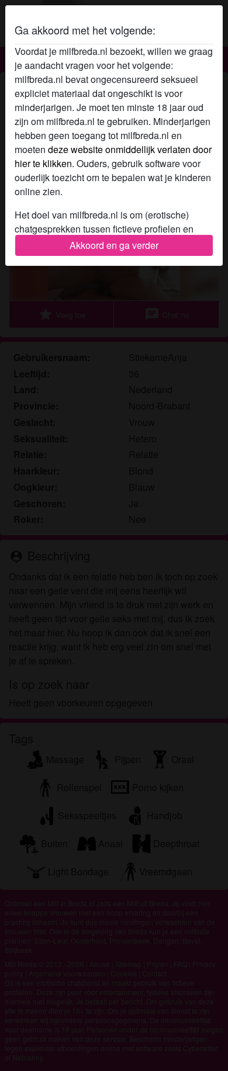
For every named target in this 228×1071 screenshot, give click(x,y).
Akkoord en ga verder (114, 245)
